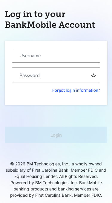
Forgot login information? (76, 90)
